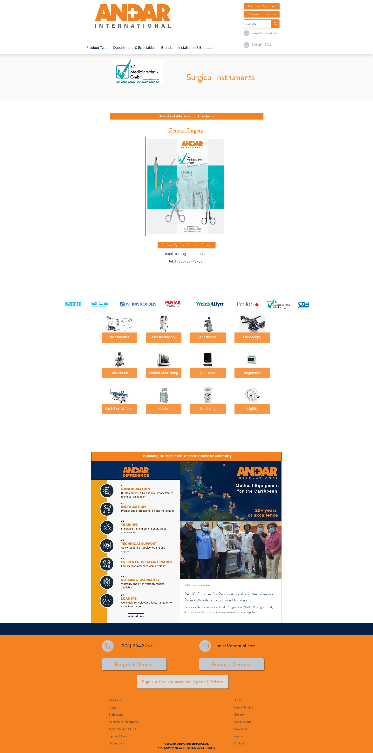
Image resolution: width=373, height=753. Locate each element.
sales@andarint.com (264, 33)
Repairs (238, 736)
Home (237, 700)
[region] (186, 187)
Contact (239, 743)
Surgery (114, 707)
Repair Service (243, 707)
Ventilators (115, 700)
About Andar (242, 722)
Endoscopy (116, 715)
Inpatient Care (118, 736)
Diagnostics (116, 743)
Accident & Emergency (124, 722)
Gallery (239, 715)
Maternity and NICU (122, 729)
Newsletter (241, 729)
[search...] (275, 24)
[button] (97, 48)
